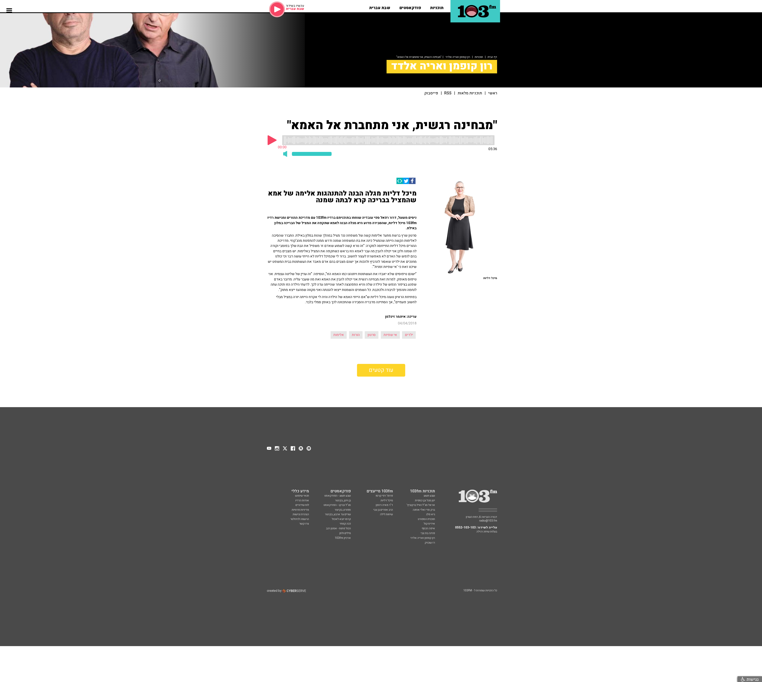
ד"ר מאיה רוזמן (384, 505)
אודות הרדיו (302, 500)
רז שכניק (430, 542)
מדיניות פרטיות (300, 509)
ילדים (409, 334)
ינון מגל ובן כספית (425, 500)
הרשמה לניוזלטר (299, 519)
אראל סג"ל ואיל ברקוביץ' (421, 505)
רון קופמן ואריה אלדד (457, 57)
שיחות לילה (386, 514)
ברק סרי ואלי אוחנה (424, 509)
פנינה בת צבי (428, 533)
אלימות (338, 334)
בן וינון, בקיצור (343, 500)
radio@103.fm (488, 520)
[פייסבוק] (412, 181)
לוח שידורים (302, 505)
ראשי (492, 93)
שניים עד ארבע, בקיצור (338, 514)
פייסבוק (431, 93)
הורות (356, 334)
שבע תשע (429, 495)
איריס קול (429, 523)
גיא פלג (430, 514)
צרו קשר (304, 523)
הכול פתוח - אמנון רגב (338, 528)
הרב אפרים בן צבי (383, 509)
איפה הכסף (428, 528)
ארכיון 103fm (343, 537)
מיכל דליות (387, 500)
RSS (447, 93)
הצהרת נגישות (301, 514)
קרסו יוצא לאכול (341, 519)
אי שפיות (390, 334)
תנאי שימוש (302, 495)
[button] (437, 6)
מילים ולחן (345, 533)
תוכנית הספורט (426, 519)
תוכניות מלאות (470, 93)
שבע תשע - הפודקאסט (337, 495)
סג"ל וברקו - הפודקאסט (337, 505)
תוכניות (479, 57)
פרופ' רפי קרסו (384, 495)
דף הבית (492, 57)
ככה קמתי (345, 523)
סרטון (372, 334)
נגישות (752, 679)
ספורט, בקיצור (343, 509)
